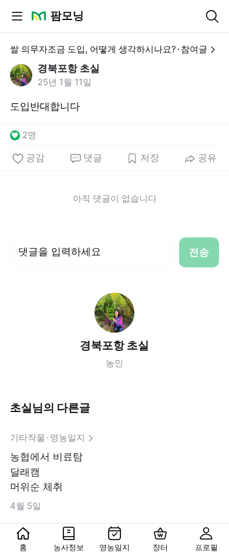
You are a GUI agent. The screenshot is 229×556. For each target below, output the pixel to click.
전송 (199, 252)
